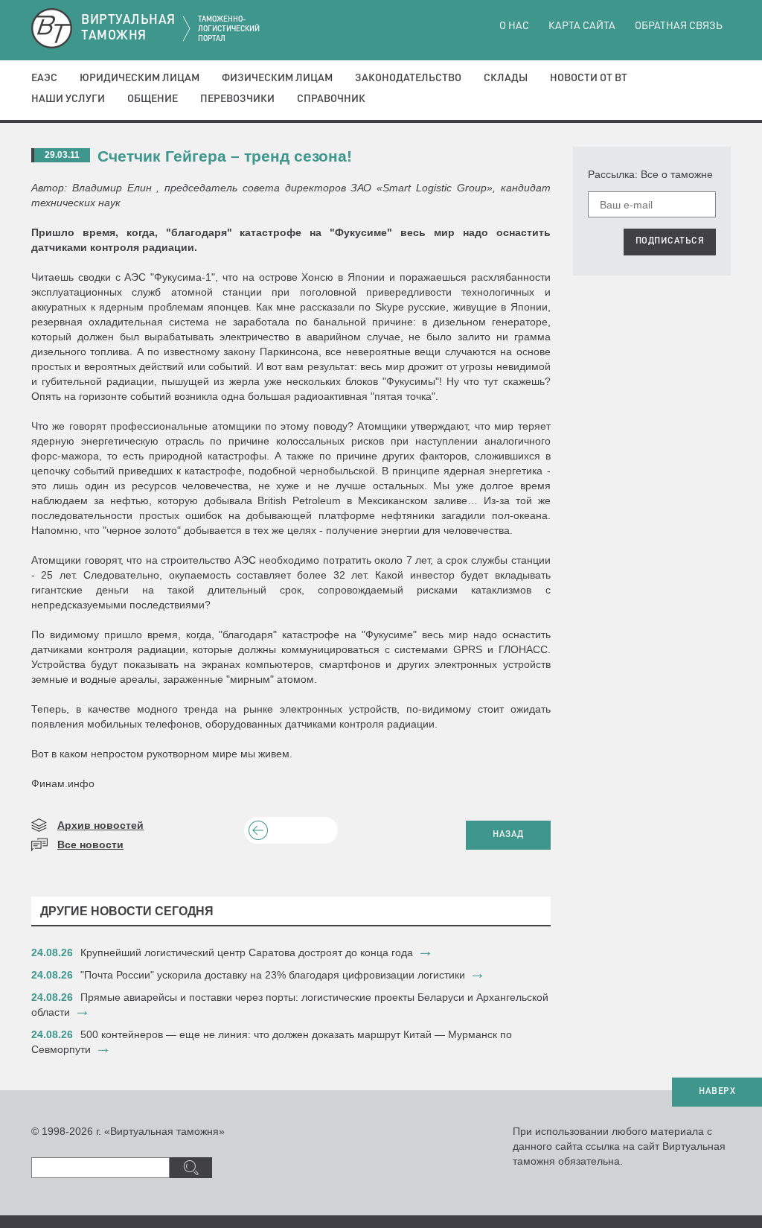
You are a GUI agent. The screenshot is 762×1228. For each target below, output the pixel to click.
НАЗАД (508, 834)
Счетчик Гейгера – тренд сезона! (224, 156)
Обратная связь (679, 26)
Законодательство (408, 78)
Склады (506, 78)
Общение (152, 99)
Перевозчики (237, 99)
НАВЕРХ (717, 1091)
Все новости (90, 844)
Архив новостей (100, 825)
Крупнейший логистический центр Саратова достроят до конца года (246, 952)
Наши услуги (68, 99)
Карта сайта (581, 26)
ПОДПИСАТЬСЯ (670, 241)
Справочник (331, 99)
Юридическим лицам (139, 78)
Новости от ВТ (588, 78)
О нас (514, 26)
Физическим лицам (277, 78)
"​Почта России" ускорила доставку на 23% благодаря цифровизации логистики (272, 975)
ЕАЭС (44, 78)
